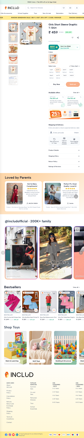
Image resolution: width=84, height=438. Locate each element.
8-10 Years (56, 402)
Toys (31, 403)
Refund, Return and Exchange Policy (10, 405)
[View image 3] (13, 48)
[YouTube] (13, 435)
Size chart (74, 66)
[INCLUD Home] (12, 7)
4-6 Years (56, 395)
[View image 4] (13, 59)
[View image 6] (13, 80)
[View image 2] (13, 38)
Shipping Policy (9, 412)
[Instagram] (10, 435)
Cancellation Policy (11, 397)
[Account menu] (77, 8)
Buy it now (57, 84)
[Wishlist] (63, 8)
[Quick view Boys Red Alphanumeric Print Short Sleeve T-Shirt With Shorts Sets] (54, 310)
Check (76, 133)
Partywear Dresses (33, 399)
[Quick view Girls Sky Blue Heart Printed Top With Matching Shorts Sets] (36, 310)
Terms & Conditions (10, 418)
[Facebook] (6, 435)
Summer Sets (33, 388)
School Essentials (33, 408)
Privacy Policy (9, 392)
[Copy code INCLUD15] (81, 97)
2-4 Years (56, 392)
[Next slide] (76, 197)
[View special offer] (64, 114)
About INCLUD (9, 386)
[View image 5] (13, 70)
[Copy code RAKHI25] (63, 97)
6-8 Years (56, 399)
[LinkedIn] (17, 435)
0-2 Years (56, 388)
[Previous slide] (8, 197)
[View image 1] (13, 27)
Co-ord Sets (32, 393)
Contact (9, 422)
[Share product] (78, 38)
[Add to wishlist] (72, 38)
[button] (64, 47)
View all (75, 92)
